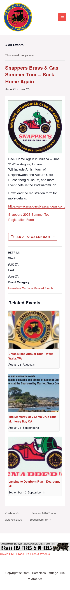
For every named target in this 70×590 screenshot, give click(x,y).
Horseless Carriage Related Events (30, 288)
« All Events (14, 44)
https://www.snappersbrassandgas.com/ (36, 206)
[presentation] (33, 330)
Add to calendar (33, 237)
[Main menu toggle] (62, 17)
